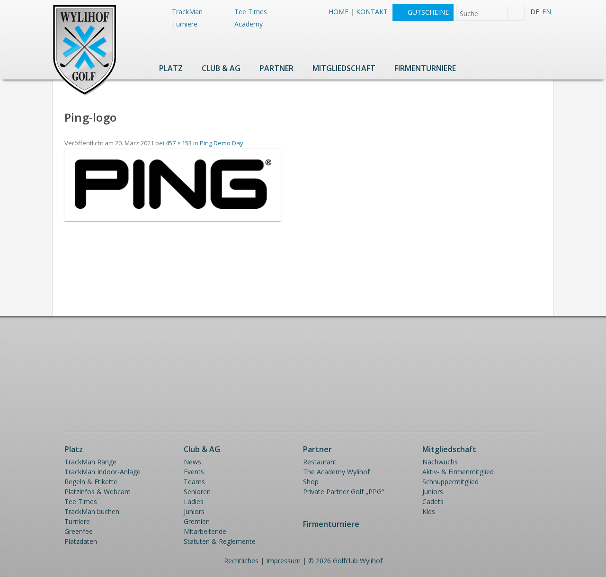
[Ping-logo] (172, 218)
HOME (338, 11)
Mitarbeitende (205, 531)
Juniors (194, 511)
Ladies (194, 501)
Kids (428, 511)
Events (194, 471)
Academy (248, 23)
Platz (171, 68)
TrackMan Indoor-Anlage (102, 471)
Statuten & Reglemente (220, 541)
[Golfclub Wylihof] (84, 93)
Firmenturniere (425, 68)
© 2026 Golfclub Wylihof (345, 560)
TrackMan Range (90, 461)
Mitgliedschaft (343, 68)
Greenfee (78, 531)
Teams (194, 481)
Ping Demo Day (221, 143)
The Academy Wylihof (336, 471)
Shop (311, 481)
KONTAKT (372, 11)
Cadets (433, 501)
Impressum (283, 560)
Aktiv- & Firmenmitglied (458, 471)
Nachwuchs (440, 461)
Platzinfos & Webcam (97, 491)
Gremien (197, 521)
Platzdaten (80, 541)
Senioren (197, 491)
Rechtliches (241, 560)
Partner (276, 68)
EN (546, 11)
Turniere (184, 23)
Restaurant (320, 461)
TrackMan (187, 11)
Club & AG (221, 68)
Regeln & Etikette (90, 481)
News (192, 461)
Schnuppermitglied (450, 481)
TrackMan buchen (91, 511)
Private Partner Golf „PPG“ (343, 491)
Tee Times (250, 11)
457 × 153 (179, 143)
